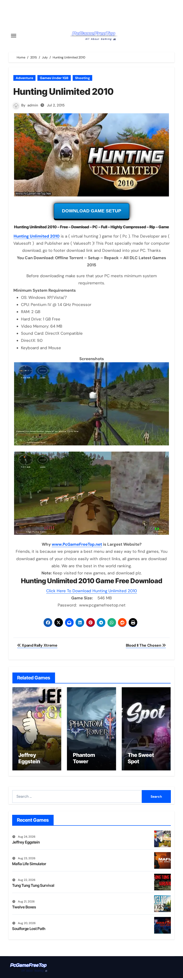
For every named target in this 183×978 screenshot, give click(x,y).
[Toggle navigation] (13, 35)
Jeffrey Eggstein (29, 758)
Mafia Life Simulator (29, 863)
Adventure (24, 78)
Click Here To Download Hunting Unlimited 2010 (91, 590)
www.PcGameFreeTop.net (77, 544)
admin (32, 105)
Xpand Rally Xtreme (39, 645)
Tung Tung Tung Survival (33, 885)
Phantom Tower (84, 758)
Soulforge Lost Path (28, 928)
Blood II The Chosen (144, 645)
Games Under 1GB (54, 78)
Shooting (82, 78)
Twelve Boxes (24, 907)
